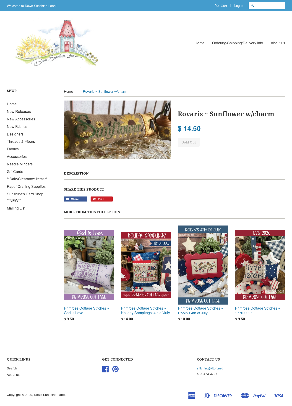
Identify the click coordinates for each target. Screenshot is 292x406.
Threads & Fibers (21, 141)
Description (76, 173)
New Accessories (21, 119)
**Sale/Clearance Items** (27, 178)
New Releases (19, 111)
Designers (15, 134)
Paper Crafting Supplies (26, 186)
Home (199, 42)
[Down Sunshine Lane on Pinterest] (115, 370)
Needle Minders (20, 164)
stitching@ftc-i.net (210, 368)
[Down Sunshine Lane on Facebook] (105, 370)
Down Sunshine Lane (49, 394)
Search (12, 368)
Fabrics (13, 148)
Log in (238, 5)
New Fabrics (17, 126)
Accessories (17, 156)
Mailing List (16, 208)
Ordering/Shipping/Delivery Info (237, 42)
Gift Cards (15, 171)
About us (278, 42)
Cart (223, 5)
